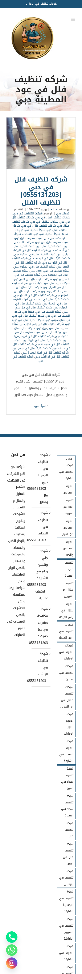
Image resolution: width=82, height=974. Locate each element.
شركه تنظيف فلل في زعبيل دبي (40, 326)
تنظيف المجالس (68, 489)
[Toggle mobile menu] (73, 19)
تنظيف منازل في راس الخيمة (66, 610)
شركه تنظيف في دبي (28, 358)
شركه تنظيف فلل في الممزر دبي (34, 295)
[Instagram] (11, 963)
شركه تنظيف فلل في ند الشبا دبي (41, 354)
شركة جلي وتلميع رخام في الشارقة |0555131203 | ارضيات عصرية (41, 574)
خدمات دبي (63, 213)
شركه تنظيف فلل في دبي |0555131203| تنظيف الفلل (41, 144)
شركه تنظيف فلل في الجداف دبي (49, 258)
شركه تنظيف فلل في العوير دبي (49, 270)
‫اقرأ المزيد (39, 406)
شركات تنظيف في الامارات (66, 652)
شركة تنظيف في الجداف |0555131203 (41, 526)
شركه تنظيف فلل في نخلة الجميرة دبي (45, 352)
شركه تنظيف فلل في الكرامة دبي (49, 283)
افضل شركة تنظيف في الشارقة (66, 468)
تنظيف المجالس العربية (68, 506)
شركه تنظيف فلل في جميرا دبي (41, 311)
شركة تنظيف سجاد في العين (67, 778)
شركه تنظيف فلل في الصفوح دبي (34, 266)
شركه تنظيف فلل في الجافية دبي (34, 254)
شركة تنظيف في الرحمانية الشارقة (66, 901)
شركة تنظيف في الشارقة (66, 953)
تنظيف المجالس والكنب (68, 548)
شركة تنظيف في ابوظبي (66, 877)
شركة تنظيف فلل (69, 829)
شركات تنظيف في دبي (44, 221)
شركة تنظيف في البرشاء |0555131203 (41, 667)
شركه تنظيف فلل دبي (49, 246)
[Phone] (11, 937)
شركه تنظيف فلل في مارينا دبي (41, 340)
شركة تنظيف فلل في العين (68, 853)
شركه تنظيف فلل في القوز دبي (32, 279)
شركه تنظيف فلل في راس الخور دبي (42, 323)
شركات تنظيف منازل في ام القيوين (66, 696)
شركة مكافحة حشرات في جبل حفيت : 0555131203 (41, 626)
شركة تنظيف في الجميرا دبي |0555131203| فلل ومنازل (41, 478)
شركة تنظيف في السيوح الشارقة (66, 928)
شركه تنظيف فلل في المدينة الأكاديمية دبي (42, 289)
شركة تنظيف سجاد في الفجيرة (67, 805)
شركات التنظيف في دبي (27, 213)
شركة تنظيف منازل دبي (28, 238)
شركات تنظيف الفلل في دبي (52, 217)
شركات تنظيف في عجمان (66, 672)
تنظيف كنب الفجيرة (69, 569)
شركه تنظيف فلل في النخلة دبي (49, 299)
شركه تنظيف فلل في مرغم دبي (31, 348)
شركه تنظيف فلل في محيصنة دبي (42, 342)
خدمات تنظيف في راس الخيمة (66, 631)
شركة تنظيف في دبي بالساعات (41, 233)
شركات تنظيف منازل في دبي (38, 225)
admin (54, 209)
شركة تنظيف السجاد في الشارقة (66, 751)
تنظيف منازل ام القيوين (68, 590)
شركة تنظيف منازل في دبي (51, 242)
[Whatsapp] (11, 950)
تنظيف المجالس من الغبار (67, 527)
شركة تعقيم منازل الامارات (68, 724)
